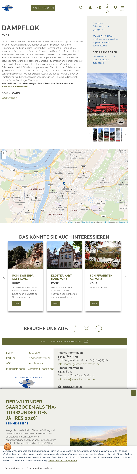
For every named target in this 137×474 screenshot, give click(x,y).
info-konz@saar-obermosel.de (76, 379)
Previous (89, 134)
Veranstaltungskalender (38, 369)
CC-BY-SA (106, 222)
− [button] (4, 157)
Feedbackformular (38, 358)
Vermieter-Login (38, 363)
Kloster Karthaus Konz (62, 277)
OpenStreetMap (87, 222)
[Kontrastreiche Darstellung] (99, 8)
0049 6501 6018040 (103, 36)
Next (124, 134)
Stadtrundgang (9, 97)
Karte (9, 352)
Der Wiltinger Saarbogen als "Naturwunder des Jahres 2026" (31, 410)
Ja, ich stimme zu (14, 468)
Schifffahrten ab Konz (101, 277)
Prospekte (34, 352)
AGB (9, 363)
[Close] (133, 393)
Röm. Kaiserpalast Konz (23, 277)
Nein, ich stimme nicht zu (39, 468)
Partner (10, 358)
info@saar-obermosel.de (105, 39)
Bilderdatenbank (16, 369)
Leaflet (70, 222)
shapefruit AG (123, 222)
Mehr (17, 303)
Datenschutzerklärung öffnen (62, 460)
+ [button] (4, 153)
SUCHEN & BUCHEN (43, 8)
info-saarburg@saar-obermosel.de (79, 364)
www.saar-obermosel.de (15, 86)
